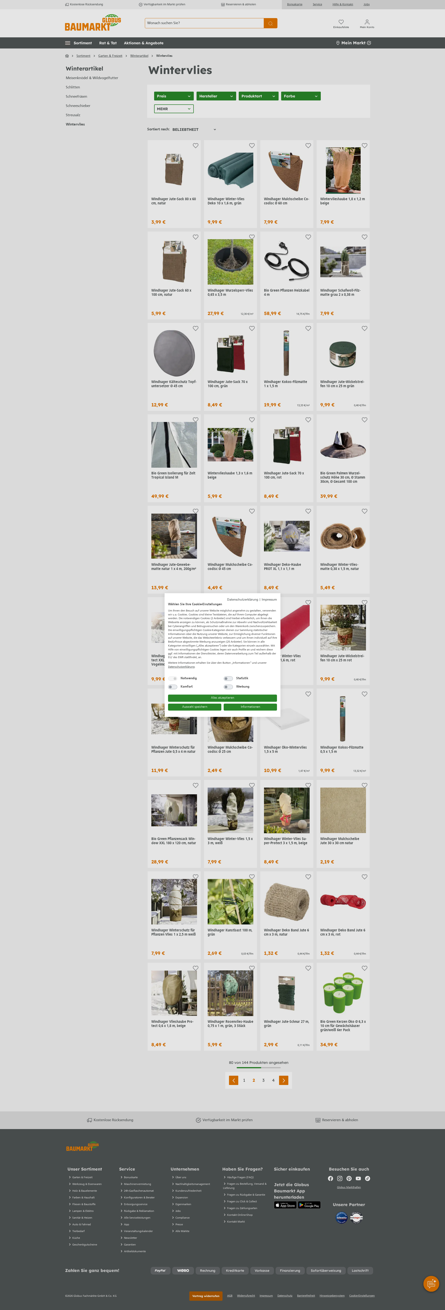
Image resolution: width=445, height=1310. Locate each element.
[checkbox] (172, 678)
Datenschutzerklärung (242, 599)
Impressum (269, 599)
